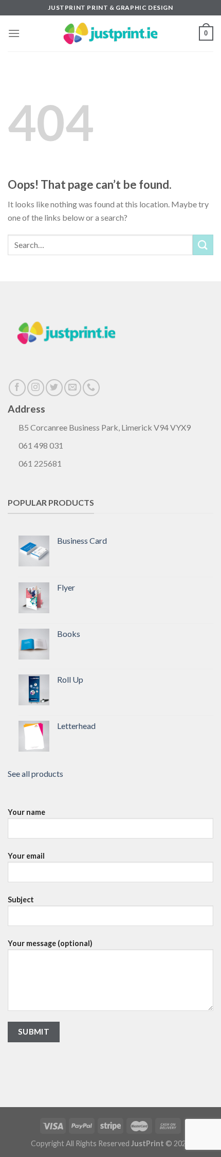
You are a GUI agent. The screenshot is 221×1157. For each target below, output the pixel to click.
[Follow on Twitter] (54, 387)
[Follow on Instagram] (35, 387)
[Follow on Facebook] (17, 387)
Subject (21, 899)
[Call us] (91, 387)
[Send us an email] (72, 387)
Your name (26, 812)
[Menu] (14, 33)
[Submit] (203, 245)
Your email (26, 855)
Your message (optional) (50, 943)
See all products (35, 773)
